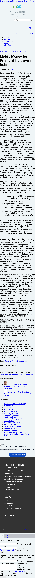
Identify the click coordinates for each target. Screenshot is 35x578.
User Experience (17, 11)
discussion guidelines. (21, 571)
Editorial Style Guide (11, 490)
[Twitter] (13, 520)
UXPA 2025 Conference (12, 509)
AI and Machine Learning (13, 432)
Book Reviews (9, 421)
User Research (9, 409)
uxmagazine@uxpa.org (23, 529)
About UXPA (8, 503)
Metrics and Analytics (12, 417)
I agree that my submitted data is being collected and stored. (16, 574)
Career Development (12, 430)
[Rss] (26, 520)
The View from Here (8, 51)
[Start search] (31, 20)
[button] (17, 16)
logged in (13, 369)
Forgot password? (7, 550)
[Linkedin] (20, 520)
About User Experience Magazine (16, 471)
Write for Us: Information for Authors (17, 476)
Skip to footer (29, 1)
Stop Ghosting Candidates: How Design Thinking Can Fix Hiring (18, 394)
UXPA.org (7, 500)
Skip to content (6, 1)
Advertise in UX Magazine (13, 479)
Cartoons (7, 436)
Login (6, 535)
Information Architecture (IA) (15, 404)
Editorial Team (9, 474)
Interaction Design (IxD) (13, 419)
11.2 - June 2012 (21, 51)
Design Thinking (10, 424)
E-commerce (22, 361)
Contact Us (8, 487)
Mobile (14, 361)
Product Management (12, 415)
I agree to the (16, 571)
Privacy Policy (9, 484)
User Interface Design (12, 411)
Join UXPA (8, 506)
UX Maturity (8, 406)
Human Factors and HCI (12, 423)
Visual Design (9, 407)
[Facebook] (6, 520)
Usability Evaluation (11, 413)
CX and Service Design (12, 426)
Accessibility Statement (13, 482)
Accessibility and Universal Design (17, 434)
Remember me (22, 550)
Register (7, 537)
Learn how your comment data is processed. (17, 374)
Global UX (8, 361)
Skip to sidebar (18, 1)
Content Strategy (10, 428)
